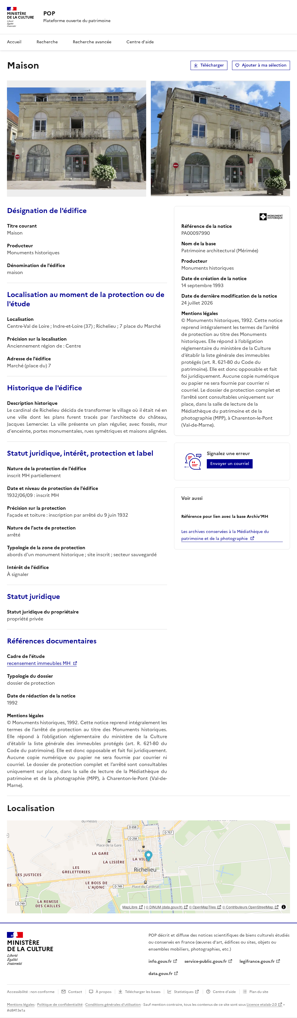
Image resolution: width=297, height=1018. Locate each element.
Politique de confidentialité (60, 1004)
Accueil (14, 42)
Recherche (47, 42)
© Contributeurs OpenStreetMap (247, 906)
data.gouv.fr (160, 974)
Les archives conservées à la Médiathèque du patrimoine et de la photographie (225, 535)
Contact (75, 991)
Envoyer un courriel (229, 464)
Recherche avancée (92, 42)
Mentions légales (21, 1004)
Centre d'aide (140, 42)
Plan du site (258, 991)
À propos (103, 991)
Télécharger (212, 65)
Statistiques (183, 991)
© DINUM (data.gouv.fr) (164, 906)
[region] (148, 866)
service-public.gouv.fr (205, 961)
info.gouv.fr (160, 961)
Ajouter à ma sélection (264, 65)
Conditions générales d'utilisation (113, 1004)
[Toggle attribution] (283, 907)
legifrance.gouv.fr (257, 961)
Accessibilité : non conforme (31, 991)
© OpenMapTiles (202, 906)
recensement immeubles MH (38, 663)
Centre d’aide (224, 991)
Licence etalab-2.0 (262, 1004)
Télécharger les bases (142, 991)
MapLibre (129, 906)
